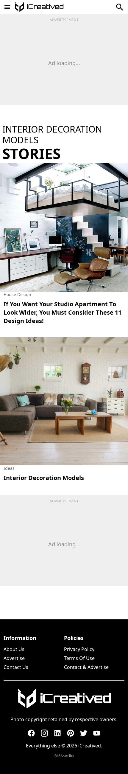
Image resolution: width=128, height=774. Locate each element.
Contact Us (16, 667)
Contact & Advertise (86, 667)
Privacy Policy (79, 649)
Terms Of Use (79, 658)
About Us (14, 649)
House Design (17, 294)
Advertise (14, 658)
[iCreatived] (64, 698)
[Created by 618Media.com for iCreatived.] (64, 755)
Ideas (9, 468)
